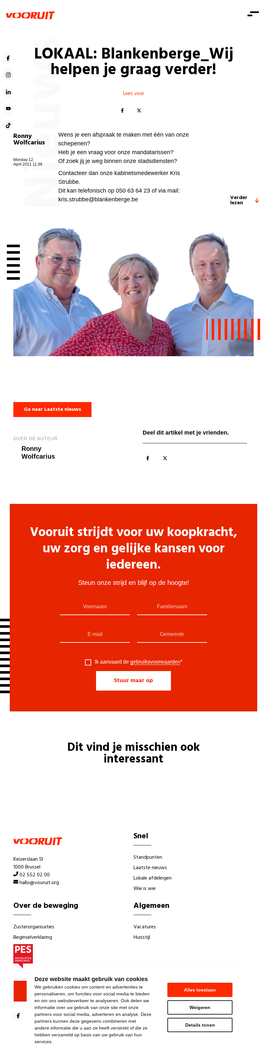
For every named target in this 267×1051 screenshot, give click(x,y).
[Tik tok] (8, 125)
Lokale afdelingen (153, 878)
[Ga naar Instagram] (8, 75)
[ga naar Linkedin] (8, 92)
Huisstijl (142, 937)
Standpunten (148, 857)
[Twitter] (139, 111)
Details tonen (200, 1025)
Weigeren (200, 1007)
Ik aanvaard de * (138, 662)
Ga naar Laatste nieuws (52, 409)
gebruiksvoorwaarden (155, 662)
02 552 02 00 (35, 875)
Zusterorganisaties (33, 927)
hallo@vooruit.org (39, 883)
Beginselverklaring (32, 937)
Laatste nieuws (150, 868)
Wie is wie (145, 888)
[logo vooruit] (30, 15)
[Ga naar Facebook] (8, 58)
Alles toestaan (200, 989)
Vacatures (145, 927)
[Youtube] (8, 109)
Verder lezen (238, 200)
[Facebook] (122, 111)
